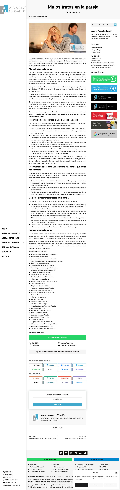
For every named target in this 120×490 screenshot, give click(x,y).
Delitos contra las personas (39, 257)
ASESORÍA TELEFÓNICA (12, 485)
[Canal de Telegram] (104, 88)
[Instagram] (71, 453)
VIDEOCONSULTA (10, 482)
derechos (69, 244)
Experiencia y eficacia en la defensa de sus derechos (47, 261)
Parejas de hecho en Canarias (40, 286)
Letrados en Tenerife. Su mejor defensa (43, 328)
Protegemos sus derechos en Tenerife (42, 288)
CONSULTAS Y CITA (11, 480)
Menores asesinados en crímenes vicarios (44, 281)
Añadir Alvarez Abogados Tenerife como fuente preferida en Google (59, 351)
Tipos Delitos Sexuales (38, 283)
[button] (116, 473)
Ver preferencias (110, 485)
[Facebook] (61, 453)
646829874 (8, 474)
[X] (66, 453)
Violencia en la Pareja (37, 319)
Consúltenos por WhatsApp (58, 337)
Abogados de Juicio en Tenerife (40, 317)
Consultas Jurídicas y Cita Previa (39, 248)
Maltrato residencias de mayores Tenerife (43, 259)
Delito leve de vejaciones (38, 297)
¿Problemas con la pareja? (39, 304)
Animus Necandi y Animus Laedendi (42, 326)
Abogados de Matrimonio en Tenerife (42, 265)
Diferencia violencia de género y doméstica (44, 254)
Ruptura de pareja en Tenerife (40, 315)
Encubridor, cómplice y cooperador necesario (44, 268)
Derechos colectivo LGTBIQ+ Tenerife (42, 277)
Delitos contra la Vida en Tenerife (41, 310)
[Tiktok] (85, 453)
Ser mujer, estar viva (37, 299)
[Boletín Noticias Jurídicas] (104, 125)
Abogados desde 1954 (38, 308)
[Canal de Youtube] (104, 115)
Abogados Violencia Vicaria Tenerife (42, 322)
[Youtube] (80, 453)
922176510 (8, 472)
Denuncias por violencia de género (41, 290)
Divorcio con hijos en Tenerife (40, 263)
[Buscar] (115, 25)
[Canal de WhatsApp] (104, 79)
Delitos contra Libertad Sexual (40, 279)
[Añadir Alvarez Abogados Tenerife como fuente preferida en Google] (104, 134)
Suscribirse (57, 404)
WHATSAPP (9, 477)
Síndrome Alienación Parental (40, 295)
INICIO (30, 16)
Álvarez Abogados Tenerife (52, 485)
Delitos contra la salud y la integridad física (44, 324)
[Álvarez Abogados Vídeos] (104, 106)
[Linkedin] (75, 453)
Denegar (96, 485)
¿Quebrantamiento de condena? (41, 274)
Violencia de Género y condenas (41, 272)
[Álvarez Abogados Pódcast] (104, 97)
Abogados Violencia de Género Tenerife (43, 270)
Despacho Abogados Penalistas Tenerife (43, 306)
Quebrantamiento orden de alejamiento (43, 292)
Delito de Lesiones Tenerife (39, 313)
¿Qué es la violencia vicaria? (39, 301)
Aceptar (81, 485)
